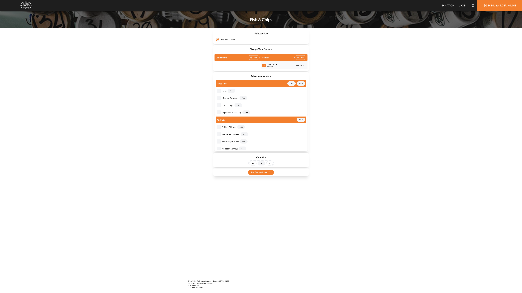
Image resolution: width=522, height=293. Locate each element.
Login (462, 5)
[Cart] (472, 5)
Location (448, 5)
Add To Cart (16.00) (259, 172)
